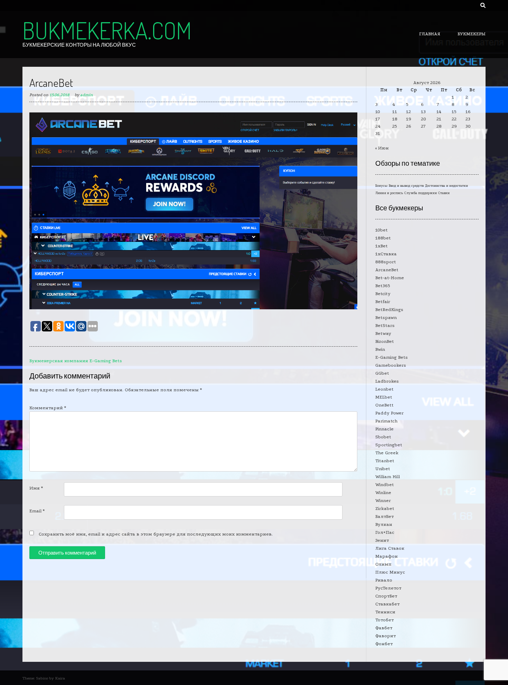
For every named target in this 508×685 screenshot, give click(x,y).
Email (37, 510)
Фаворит (385, 635)
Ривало (383, 580)
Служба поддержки (420, 193)
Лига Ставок (389, 548)
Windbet (384, 484)
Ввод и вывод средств (406, 186)
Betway (383, 333)
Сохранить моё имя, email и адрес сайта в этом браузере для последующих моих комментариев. (156, 534)
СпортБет (386, 596)
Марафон (386, 556)
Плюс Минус (390, 572)
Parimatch (386, 420)
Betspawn (386, 317)
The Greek (386, 452)
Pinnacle (384, 428)
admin (86, 94)
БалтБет (384, 516)
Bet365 (382, 285)
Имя (36, 488)
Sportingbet (388, 444)
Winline (383, 492)
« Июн (382, 147)
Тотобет (384, 619)
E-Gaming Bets (391, 357)
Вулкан (383, 524)
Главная (429, 33)
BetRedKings (389, 309)
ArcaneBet (386, 269)
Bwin (380, 349)
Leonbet (384, 389)
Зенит (382, 540)
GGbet (382, 373)
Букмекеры (472, 33)
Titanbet (384, 460)
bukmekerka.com (106, 30)
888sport (385, 261)
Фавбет (383, 627)
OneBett (384, 405)
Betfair (382, 301)
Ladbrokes (387, 381)
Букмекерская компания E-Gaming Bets (75, 360)
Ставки (444, 193)
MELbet (383, 397)
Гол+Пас (384, 532)
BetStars (385, 325)
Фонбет (384, 643)
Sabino (42, 678)
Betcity (383, 293)
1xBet (381, 245)
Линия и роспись (389, 193)
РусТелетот (388, 588)
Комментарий (47, 407)
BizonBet (384, 341)
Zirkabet (384, 508)
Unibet (382, 468)
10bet (381, 229)
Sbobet (383, 436)
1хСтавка (386, 253)
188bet (383, 237)
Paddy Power (389, 412)
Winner (383, 500)
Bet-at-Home (389, 277)
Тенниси (385, 611)
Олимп (383, 564)
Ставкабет (387, 603)
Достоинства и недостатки (446, 186)
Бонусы (381, 186)
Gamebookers (390, 365)
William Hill (387, 476)
